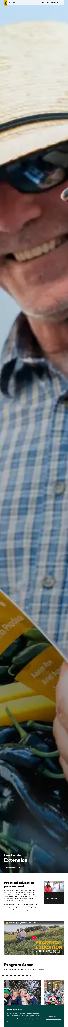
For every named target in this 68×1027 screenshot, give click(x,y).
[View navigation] (61, 2)
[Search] (9, 2)
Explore (42, 2)
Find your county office (13, 867)
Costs (47, 2)
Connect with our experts (51, 899)
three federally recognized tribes (19, 906)
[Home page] (5, 3)
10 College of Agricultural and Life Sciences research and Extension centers (21, 908)
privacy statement (28, 1023)
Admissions (54, 2)
